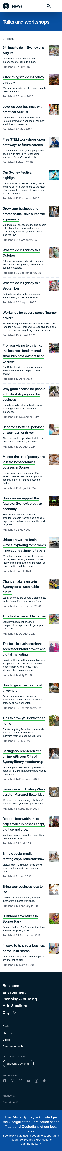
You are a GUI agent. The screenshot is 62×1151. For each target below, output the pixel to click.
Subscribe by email (18, 1064)
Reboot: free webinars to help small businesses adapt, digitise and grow (24, 824)
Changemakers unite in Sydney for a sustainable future (21, 586)
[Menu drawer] (56, 6)
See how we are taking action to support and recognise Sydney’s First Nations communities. (31, 1140)
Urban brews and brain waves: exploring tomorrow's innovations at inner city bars (24, 545)
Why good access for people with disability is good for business (24, 394)
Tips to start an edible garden (24, 616)
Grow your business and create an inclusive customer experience (24, 214)
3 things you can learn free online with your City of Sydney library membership (23, 756)
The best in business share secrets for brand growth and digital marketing (24, 649)
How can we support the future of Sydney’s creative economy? (22, 503)
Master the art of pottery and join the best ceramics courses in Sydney (24, 462)
